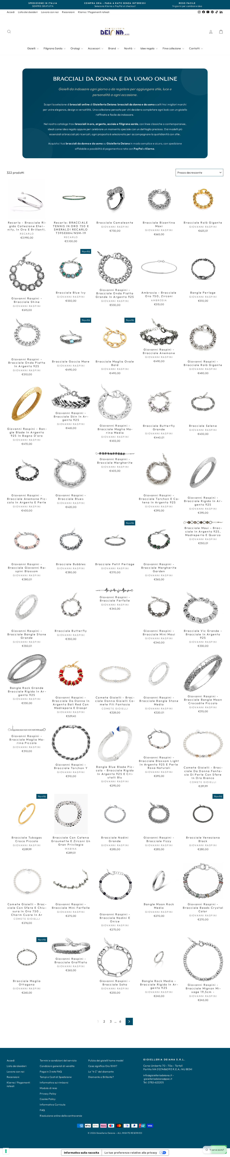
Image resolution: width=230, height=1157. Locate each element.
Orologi (75, 48)
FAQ (42, 1110)
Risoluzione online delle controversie (61, 1115)
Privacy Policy (48, 1093)
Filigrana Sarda (53, 48)
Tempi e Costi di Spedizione (56, 1077)
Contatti (194, 48)
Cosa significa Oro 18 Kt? (102, 1066)
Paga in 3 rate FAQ (51, 1071)
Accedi (11, 12)
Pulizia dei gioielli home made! (106, 1060)
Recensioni (68, 12)
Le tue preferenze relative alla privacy (131, 1152)
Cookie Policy (48, 1099)
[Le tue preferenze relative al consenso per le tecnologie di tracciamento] (6, 1151)
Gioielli (31, 48)
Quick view (27, 215)
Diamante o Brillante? (101, 1077)
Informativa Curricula (52, 1104)
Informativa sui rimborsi (54, 1082)
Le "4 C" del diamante (101, 1071)
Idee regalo (147, 48)
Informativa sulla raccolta (81, 1152)
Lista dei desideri (28, 12)
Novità (128, 48)
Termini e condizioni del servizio (58, 1060)
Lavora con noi (50, 12)
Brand (112, 48)
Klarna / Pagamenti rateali (93, 12)
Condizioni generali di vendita (57, 1066)
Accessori (94, 48)
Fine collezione (172, 48)
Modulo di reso (48, 1088)
